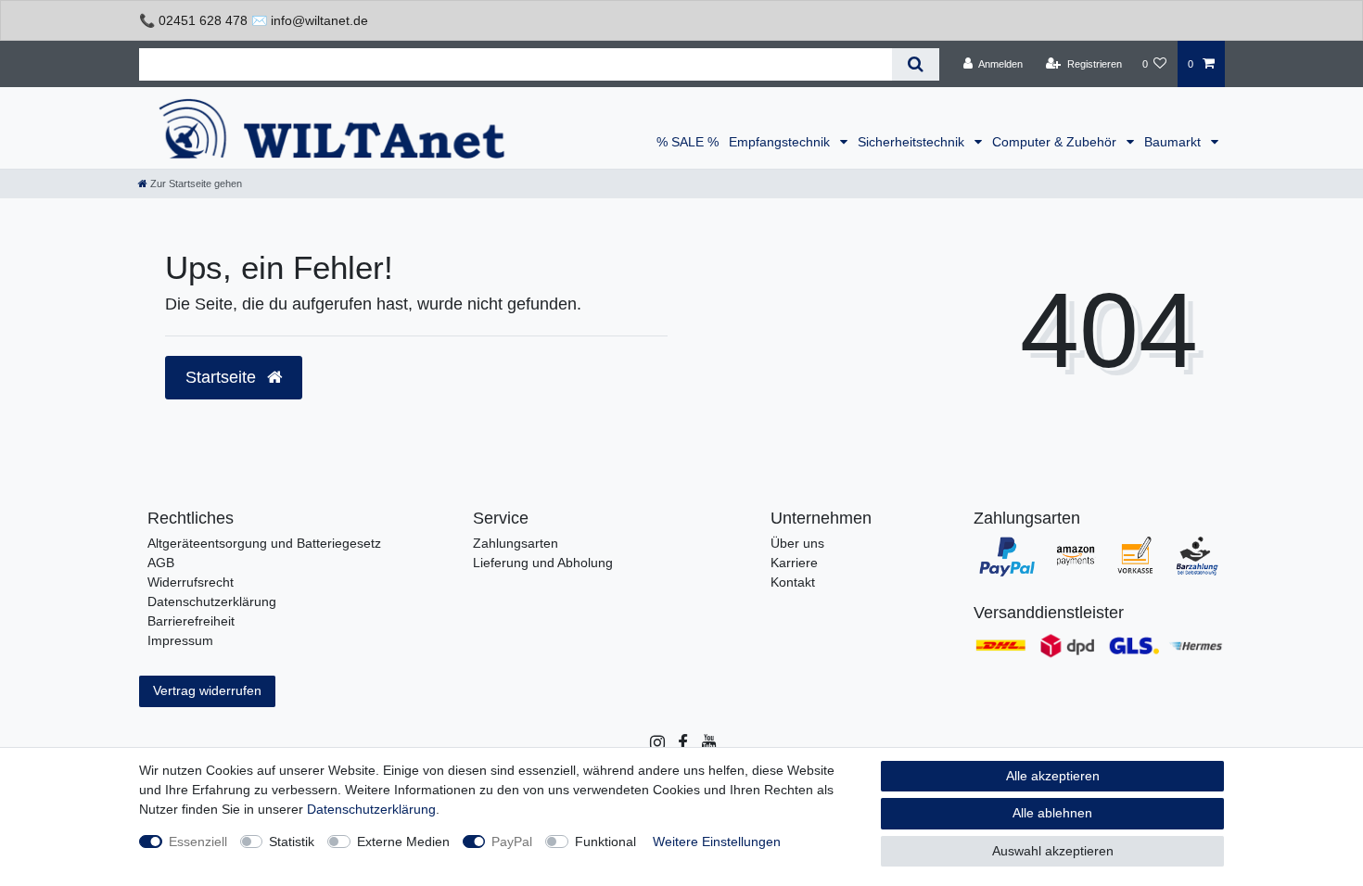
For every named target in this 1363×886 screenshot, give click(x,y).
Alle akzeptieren (1053, 775)
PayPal (511, 841)
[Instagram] (656, 743)
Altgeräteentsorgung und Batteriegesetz (264, 543)
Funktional (605, 841)
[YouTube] (707, 743)
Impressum (180, 640)
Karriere (794, 562)
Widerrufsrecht (190, 582)
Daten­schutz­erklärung (371, 809)
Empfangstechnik (781, 141)
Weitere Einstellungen (717, 841)
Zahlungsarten (515, 543)
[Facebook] (681, 743)
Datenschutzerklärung (211, 601)
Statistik (291, 841)
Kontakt (793, 582)
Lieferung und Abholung (543, 562)
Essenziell (198, 841)
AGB (160, 562)
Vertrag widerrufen (207, 690)
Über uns (797, 543)
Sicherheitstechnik (913, 141)
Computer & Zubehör (1056, 141)
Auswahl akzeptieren (1053, 850)
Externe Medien (403, 841)
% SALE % (687, 141)
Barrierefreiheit (191, 621)
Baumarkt (1174, 141)
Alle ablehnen (1052, 812)
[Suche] (915, 64)
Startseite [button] (223, 377)
